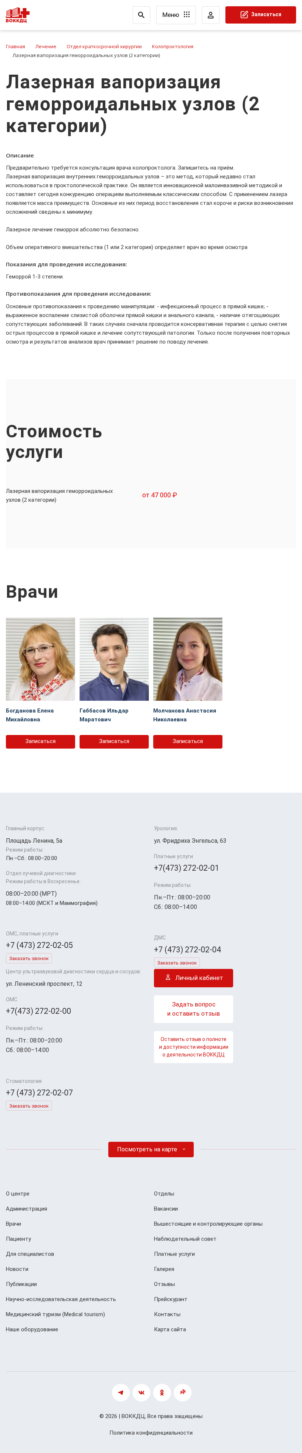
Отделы (164, 1193)
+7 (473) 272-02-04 (187, 949)
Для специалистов (30, 1254)
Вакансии (166, 1208)
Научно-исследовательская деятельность (61, 1299)
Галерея (164, 1269)
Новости (17, 1269)
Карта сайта (170, 1329)
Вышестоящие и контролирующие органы (208, 1224)
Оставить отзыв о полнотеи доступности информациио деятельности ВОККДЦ (193, 1047)
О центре (17, 1193)
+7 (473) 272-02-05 (39, 945)
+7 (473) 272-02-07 (39, 1092)
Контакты (167, 1314)
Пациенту (18, 1239)
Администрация (26, 1208)
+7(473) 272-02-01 (186, 868)
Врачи (13, 1224)
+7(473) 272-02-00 (38, 1011)
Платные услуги (174, 1254)
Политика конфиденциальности (151, 1432)
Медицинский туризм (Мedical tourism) (55, 1314)
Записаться (265, 14)
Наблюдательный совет (185, 1239)
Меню (171, 14)
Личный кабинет (198, 977)
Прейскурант (170, 1299)
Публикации (21, 1284)
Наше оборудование (32, 1329)
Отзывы (164, 1284)
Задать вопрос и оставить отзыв (193, 1009)
